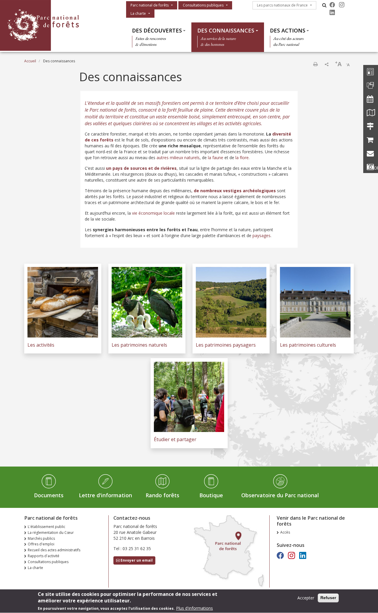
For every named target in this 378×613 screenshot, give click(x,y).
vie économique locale (153, 213)
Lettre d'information (105, 495)
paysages (261, 235)
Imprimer (315, 64)
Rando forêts (162, 495)
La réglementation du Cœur (51, 532)
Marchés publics (41, 538)
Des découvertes (157, 30)
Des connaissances (225, 30)
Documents (48, 495)
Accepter (305, 598)
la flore (242, 157)
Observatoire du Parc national (280, 495)
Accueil (30, 60)
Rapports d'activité (43, 555)
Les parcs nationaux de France (282, 5)
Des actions (287, 30)
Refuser (328, 597)
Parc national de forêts (150, 5)
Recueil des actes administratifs (54, 549)
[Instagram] (341, 4)
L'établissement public (46, 526)
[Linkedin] (332, 12)
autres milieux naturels (178, 157)
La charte (138, 13)
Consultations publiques (203, 5)
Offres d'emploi (41, 544)
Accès (285, 532)
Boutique (211, 495)
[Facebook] (332, 4)
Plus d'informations (194, 608)
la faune (215, 157)
